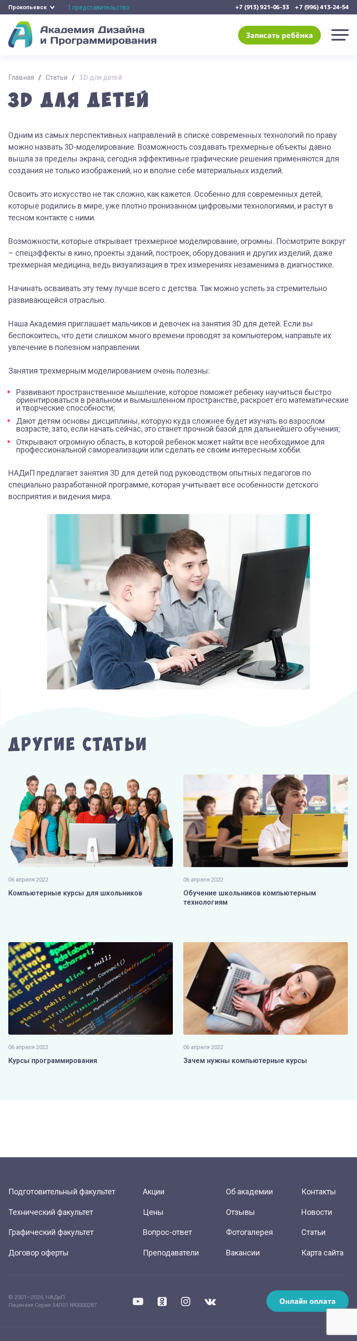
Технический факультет (50, 1212)
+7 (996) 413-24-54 (322, 7)
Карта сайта (322, 1252)
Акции (154, 1191)
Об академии (249, 1191)
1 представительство (98, 7)
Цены (153, 1212)
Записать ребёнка (279, 35)
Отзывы (240, 1212)
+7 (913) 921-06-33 (262, 7)
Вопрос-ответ (167, 1232)
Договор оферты (38, 1252)
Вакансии (243, 1252)
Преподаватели (171, 1252)
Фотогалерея (249, 1232)
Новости (316, 1212)
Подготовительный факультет (61, 1191)
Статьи (56, 77)
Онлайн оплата (308, 1301)
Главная (21, 77)
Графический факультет (51, 1232)
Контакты (318, 1191)
